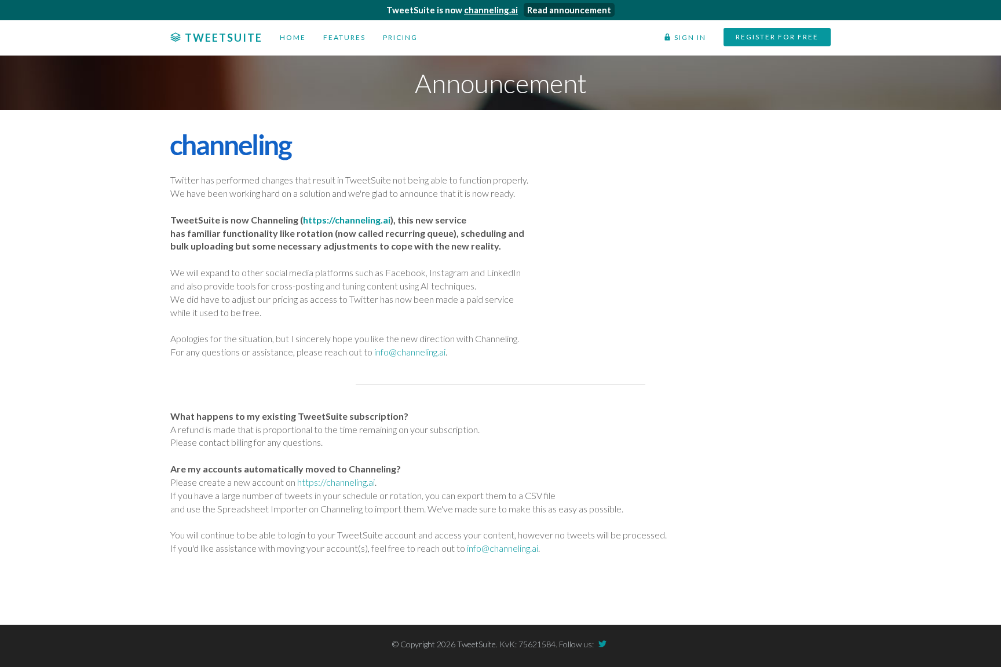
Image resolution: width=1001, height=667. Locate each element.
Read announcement (569, 10)
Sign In (713, 37)
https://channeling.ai (346, 219)
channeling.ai (491, 10)
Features (321, 37)
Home (276, 37)
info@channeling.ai (409, 351)
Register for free (787, 36)
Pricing (368, 37)
